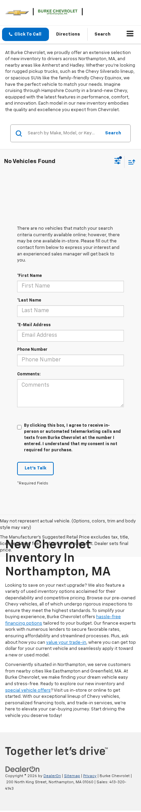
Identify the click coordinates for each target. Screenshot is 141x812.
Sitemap (72, 776)
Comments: (28, 374)
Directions (68, 34)
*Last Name (29, 300)
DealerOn (52, 776)
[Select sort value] (130, 162)
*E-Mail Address (34, 325)
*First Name (29, 276)
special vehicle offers (28, 690)
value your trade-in (66, 642)
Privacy (90, 776)
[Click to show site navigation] (130, 34)
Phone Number (32, 350)
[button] (25, 34)
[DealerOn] (22, 769)
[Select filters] (117, 162)
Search (113, 133)
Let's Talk (35, 468)
